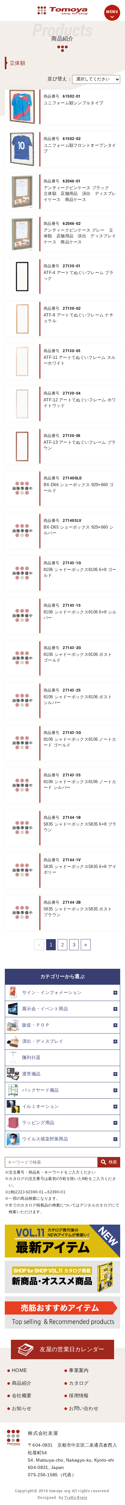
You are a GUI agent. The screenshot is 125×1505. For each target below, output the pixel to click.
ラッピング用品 (38, 1122)
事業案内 (78, 1370)
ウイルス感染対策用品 (45, 1138)
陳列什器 (31, 1057)
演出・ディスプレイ (42, 1041)
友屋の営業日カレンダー (72, 1349)
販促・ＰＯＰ (36, 1024)
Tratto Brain (76, 1497)
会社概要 (21, 1395)
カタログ (78, 1383)
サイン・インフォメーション (52, 992)
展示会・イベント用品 (45, 1008)
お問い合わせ (83, 1408)
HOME (19, 1370)
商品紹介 (21, 1383)
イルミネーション (40, 1106)
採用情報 (78, 1395)
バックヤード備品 (40, 1089)
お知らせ (21, 1408)
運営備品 (31, 1073)
